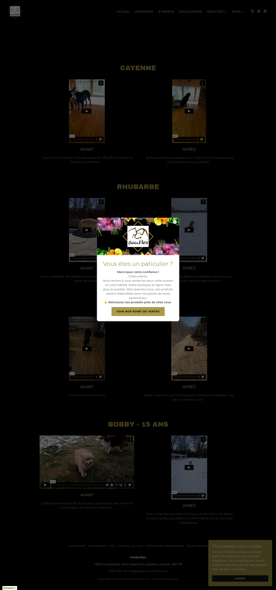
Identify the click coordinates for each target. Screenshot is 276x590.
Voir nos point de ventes (138, 311)
